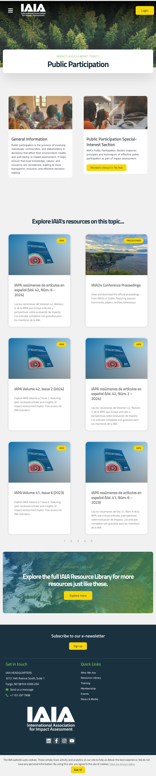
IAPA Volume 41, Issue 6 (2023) (39, 492)
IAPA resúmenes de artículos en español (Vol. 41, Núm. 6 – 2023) (116, 497)
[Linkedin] (49, 741)
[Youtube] (72, 741)
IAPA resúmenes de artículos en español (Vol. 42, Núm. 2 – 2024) (116, 393)
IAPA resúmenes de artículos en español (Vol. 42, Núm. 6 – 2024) (39, 290)
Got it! (78, 769)
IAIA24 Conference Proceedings (116, 285)
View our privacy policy (122, 764)
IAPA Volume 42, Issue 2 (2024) (39, 389)
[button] (10, 10)
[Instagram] (64, 741)
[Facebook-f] (56, 741)
